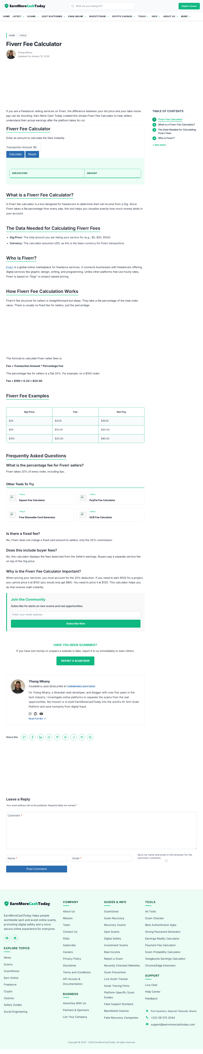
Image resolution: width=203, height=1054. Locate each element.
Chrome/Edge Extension (160, 965)
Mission (68, 918)
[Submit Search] (73, 6)
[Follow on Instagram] (30, 713)
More (184, 16)
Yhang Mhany (25, 52)
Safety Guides (13, 1004)
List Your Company (75, 1016)
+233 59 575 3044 (163, 1017)
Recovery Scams (115, 925)
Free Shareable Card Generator (37, 517)
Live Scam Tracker (116, 979)
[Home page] (25, 6)
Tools (142, 16)
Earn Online (75, 16)
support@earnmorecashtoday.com (173, 1024)
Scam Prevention (115, 972)
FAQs (66, 938)
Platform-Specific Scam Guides (119, 995)
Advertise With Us (74, 1003)
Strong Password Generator (162, 931)
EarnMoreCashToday (81, 686)
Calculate (15, 154)
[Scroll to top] (197, 1040)
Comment (15, 815)
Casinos (9, 998)
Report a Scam (189, 6)
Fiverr (9, 267)
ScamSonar (111, 911)
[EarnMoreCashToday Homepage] (28, 903)
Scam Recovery (114, 918)
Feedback (151, 998)
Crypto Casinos (122, 16)
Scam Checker (154, 918)
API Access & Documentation (72, 981)
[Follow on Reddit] (35, 713)
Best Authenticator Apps (160, 925)
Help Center (152, 991)
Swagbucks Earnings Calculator (165, 958)
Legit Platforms (52, 16)
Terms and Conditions (77, 972)
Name (12, 858)
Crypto (8, 991)
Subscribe (69, 945)
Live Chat (151, 985)
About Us (169, 16)
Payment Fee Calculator (160, 945)
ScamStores (11, 971)
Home (6, 16)
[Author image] (11, 52)
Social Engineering (15, 1011)
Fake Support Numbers (118, 1004)
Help (154, 16)
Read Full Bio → (37, 718)
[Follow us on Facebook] (7, 938)
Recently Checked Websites (122, 965)
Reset (32, 154)
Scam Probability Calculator (162, 952)
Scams (31, 16)
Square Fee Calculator (32, 500)
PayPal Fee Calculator (102, 500)
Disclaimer (69, 965)
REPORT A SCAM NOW (75, 660)
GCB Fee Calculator (100, 517)
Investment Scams (116, 945)
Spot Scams (111, 931)
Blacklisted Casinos (116, 1010)
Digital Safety (112, 938)
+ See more (159, 144)
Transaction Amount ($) (21, 147)
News (7, 957)
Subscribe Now (75, 623)
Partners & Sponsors (76, 1010)
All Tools (150, 911)
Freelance (10, 984)
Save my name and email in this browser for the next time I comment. (165, 856)
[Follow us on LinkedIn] (15, 938)
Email (77, 858)
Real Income (112, 952)
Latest (17, 16)
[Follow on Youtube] (41, 713)
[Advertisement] (101, 85)
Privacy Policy (72, 958)
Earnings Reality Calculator (162, 938)
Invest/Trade (97, 16)
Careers (68, 952)
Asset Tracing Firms (116, 985)
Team (66, 925)
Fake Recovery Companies (121, 1017)
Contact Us (70, 931)
